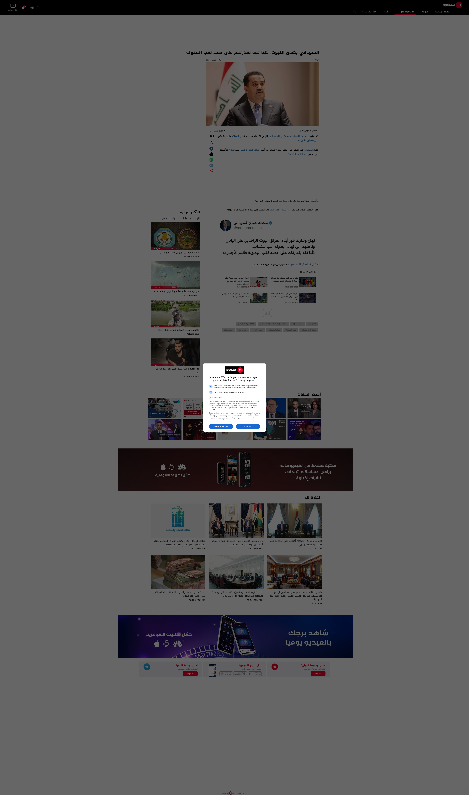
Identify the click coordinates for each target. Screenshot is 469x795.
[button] (234, 397)
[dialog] (234, 397)
